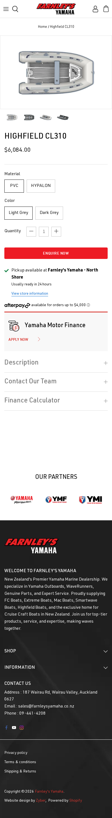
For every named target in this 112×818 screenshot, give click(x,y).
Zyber (40, 801)
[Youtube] (14, 728)
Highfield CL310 (62, 27)
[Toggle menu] (6, 9)
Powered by (65, 801)
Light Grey (18, 213)
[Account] (94, 9)
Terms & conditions (20, 762)
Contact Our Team (30, 382)
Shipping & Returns (20, 772)
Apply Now (18, 339)
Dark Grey (49, 213)
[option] (56, 72)
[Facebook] (6, 728)
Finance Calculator (32, 401)
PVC (14, 186)
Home (42, 27)
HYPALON (41, 186)
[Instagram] (22, 728)
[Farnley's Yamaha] (56, 9)
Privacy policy (15, 753)
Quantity (12, 231)
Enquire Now (56, 253)
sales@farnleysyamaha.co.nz (46, 706)
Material (12, 174)
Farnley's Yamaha (49, 792)
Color (9, 201)
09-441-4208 (32, 714)
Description (21, 363)
